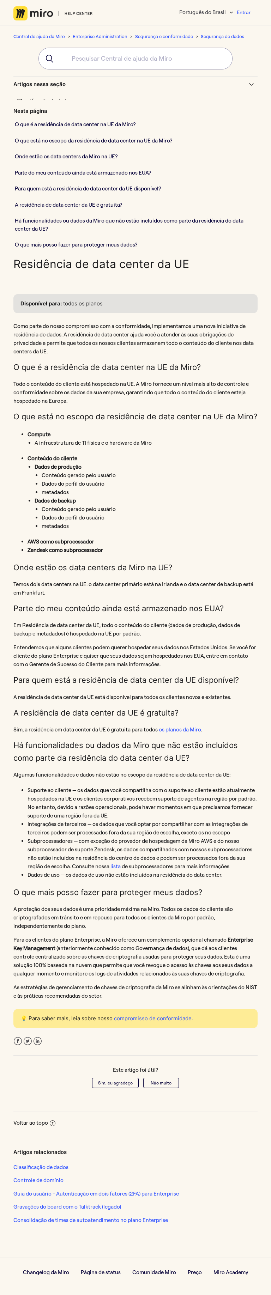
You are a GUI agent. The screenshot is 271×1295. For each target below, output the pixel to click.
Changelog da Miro (46, 1272)
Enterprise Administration (100, 36)
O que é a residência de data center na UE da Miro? (75, 124)
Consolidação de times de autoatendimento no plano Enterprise (90, 1220)
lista (115, 866)
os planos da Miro (180, 729)
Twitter (27, 1041)
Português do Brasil (203, 12)
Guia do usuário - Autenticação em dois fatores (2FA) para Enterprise (96, 1193)
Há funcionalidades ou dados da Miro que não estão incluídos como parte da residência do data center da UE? (129, 224)
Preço (195, 1272)
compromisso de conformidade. (153, 1018)
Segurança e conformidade (164, 36)
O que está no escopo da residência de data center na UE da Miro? (93, 140)
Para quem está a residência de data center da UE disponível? (88, 188)
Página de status (101, 1272)
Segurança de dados (222, 36)
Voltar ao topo (30, 1122)
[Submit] (46, 58)
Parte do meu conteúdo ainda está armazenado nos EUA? (83, 172)
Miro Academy (230, 1272)
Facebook (17, 1041)
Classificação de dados (40, 1167)
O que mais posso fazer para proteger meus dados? (76, 244)
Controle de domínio (38, 1180)
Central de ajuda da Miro (39, 36)
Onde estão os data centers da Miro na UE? (66, 156)
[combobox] (135, 58)
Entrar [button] (244, 12)
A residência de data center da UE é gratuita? (69, 204)
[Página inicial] (53, 13)
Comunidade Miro (154, 1272)
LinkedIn (37, 1041)
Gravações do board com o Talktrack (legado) (67, 1206)
